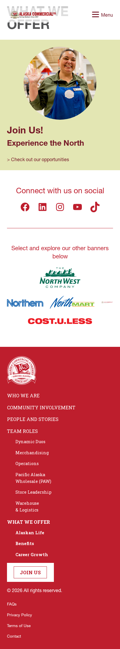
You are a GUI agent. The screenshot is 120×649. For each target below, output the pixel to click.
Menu (107, 15)
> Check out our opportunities (38, 159)
